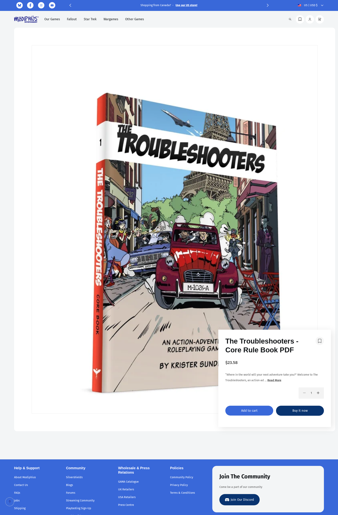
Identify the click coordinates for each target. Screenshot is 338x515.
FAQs (17, 492)
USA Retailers (127, 497)
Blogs (69, 485)
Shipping (20, 508)
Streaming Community (80, 500)
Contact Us (21, 485)
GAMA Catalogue (128, 481)
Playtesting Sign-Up (78, 508)
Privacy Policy (179, 485)
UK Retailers (126, 489)
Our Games (52, 19)
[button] (70, 5)
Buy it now (300, 410)
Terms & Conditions (182, 492)
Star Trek (90, 19)
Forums (70, 492)
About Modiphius (25, 477)
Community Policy (181, 477)
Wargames (111, 19)
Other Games (134, 19)
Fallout (72, 19)
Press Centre (126, 505)
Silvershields (74, 477)
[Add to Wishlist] (319, 341)
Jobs (17, 500)
